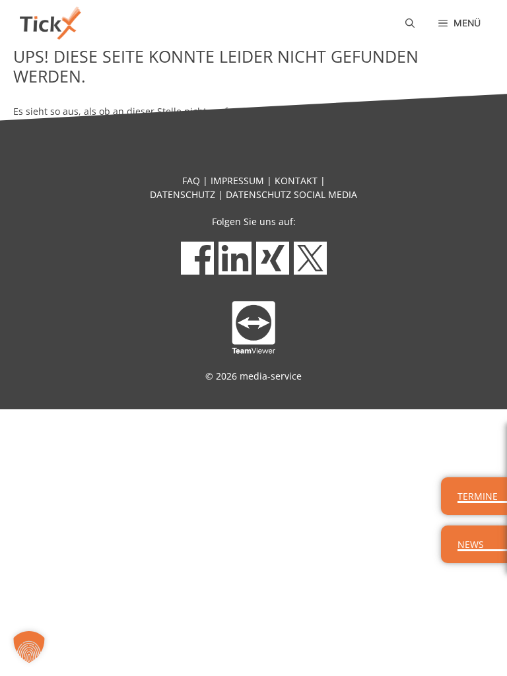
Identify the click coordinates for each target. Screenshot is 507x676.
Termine (477, 496)
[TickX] (50, 23)
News (470, 544)
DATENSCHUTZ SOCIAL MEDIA (291, 194)
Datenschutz (182, 194)
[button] (409, 23)
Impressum (237, 180)
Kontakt (296, 180)
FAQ (191, 180)
